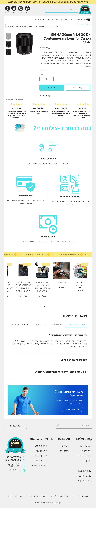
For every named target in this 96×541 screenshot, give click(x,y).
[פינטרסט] (46, 96)
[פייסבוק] (43, 96)
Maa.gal (58, 503)
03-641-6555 (15, 470)
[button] (14, 8)
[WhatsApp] (40, 96)
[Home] (6, 24)
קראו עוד (42, 70)
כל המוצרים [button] (80, 19)
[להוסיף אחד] (51, 79)
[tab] (76, 324)
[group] (48, 282)
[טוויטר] (49, 96)
